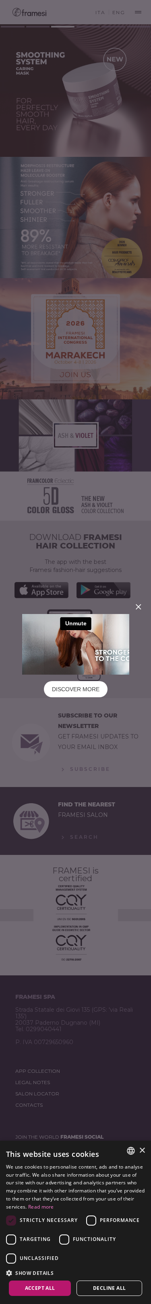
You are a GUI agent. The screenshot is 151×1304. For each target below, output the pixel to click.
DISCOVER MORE (75, 689)
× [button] (142, 1151)
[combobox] (131, 1151)
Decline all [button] (109, 1288)
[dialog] (75, 1222)
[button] (75, 1272)
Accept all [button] (40, 1288)
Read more (41, 1206)
